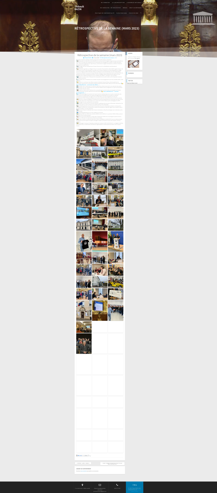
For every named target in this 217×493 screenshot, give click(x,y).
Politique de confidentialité (104, 13)
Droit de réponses (135, 7)
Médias (125, 7)
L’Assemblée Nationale (134, 2)
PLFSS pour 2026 (121, 13)
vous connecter (84, 471)
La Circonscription (118, 2)
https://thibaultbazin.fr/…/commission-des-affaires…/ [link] (87, 84)
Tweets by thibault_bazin (132, 83)
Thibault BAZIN (79, 8)
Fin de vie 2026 (133, 13)
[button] (141, 13)
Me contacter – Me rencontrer (110, 7)
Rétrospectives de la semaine (107, 57)
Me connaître (105, 2)
